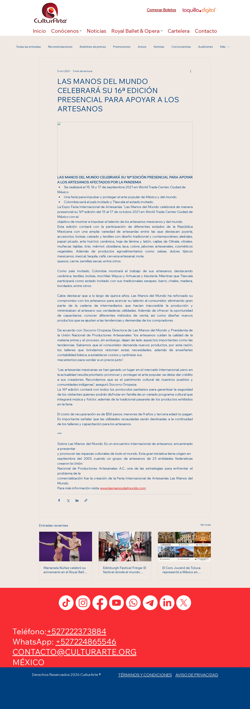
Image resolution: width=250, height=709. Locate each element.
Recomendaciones (60, 46)
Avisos (142, 46)
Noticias (159, 46)
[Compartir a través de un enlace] (86, 500)
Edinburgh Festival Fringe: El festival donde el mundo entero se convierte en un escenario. (124, 570)
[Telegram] (150, 602)
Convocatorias (181, 46)
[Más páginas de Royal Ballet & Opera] (162, 31)
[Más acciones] (190, 71)
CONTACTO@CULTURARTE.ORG (74, 652)
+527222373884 (76, 631)
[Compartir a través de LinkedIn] (77, 500)
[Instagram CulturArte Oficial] (83, 602)
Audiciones (205, 46)
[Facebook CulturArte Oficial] (99, 602)
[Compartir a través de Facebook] (59, 500)
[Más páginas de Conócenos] (81, 31)
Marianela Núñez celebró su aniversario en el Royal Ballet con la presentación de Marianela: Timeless (65, 570)
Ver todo (205, 524)
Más (223, 46)
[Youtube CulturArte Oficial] (116, 602)
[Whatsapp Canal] (133, 602)
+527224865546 (85, 641)
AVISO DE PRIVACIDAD (196, 674)
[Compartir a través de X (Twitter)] (68, 500)
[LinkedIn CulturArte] (167, 602)
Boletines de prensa (93, 46)
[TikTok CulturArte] (66, 602)
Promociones (121, 46)
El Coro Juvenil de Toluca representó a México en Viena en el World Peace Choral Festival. (181, 570)
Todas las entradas (28, 46)
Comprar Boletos (161, 9)
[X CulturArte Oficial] (183, 602)
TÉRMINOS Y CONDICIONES (145, 674)
